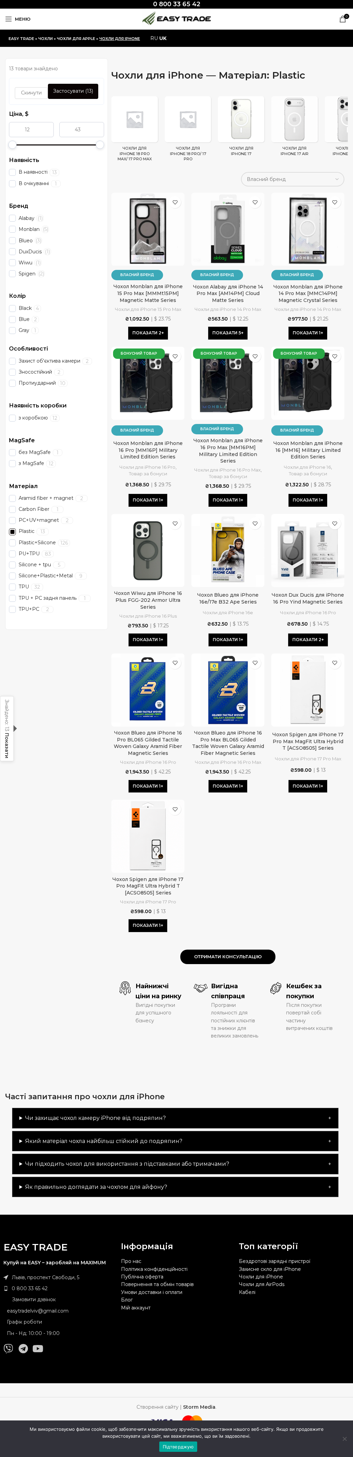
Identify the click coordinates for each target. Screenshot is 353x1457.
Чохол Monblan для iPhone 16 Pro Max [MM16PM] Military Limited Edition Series (228, 450)
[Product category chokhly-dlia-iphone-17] (241, 128)
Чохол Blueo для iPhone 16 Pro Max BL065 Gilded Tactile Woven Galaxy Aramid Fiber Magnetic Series (228, 743)
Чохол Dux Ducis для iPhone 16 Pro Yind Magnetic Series (308, 598)
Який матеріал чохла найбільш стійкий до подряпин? (103, 1141)
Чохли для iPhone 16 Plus (148, 616)
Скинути (31, 93)
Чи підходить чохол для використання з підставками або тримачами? (127, 1164)
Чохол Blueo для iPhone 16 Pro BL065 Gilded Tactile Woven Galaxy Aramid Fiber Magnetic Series (148, 743)
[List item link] (58, 1288)
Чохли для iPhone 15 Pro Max (148, 309)
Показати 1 (307, 332)
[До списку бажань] (175, 202)
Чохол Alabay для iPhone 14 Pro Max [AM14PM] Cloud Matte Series (228, 293)
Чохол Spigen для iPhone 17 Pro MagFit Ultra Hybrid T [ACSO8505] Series (147, 886)
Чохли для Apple (76, 38)
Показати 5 (226, 332)
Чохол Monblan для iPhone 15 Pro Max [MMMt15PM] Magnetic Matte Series (148, 293)
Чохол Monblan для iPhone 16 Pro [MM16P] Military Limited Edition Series (148, 450)
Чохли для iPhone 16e (228, 612)
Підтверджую (178, 1446)
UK (163, 38)
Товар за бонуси (148, 473)
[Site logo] (176, 19)
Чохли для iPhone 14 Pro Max (227, 309)
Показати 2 (146, 332)
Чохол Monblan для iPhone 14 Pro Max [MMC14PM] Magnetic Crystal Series (308, 293)
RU (154, 38)
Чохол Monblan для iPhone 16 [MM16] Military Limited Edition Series (308, 450)
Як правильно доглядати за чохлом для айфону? (96, 1187)
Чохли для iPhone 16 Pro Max (227, 470)
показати (7, 745)
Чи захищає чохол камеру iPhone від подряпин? (95, 1118)
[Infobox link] (176, 4)
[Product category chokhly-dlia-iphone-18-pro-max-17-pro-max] (134, 130)
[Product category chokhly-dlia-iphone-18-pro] (188, 130)
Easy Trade (21, 38)
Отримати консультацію (228, 956)
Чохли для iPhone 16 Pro (147, 467)
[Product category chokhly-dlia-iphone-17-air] (294, 128)
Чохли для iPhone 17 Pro (148, 901)
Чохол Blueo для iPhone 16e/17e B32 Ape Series (228, 598)
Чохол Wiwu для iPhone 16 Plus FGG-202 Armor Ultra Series (148, 600)
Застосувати (73, 91)
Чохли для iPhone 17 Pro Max (308, 758)
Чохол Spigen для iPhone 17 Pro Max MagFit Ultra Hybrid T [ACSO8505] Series (307, 741)
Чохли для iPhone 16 (307, 467)
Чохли (45, 38)
